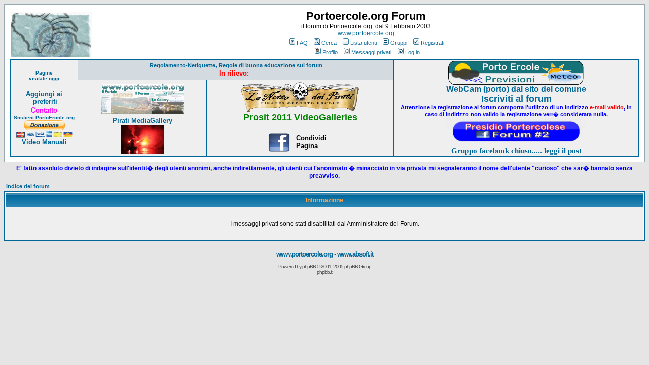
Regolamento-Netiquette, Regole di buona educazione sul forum (236, 65)
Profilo (330, 52)
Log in (412, 52)
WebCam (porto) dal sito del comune (516, 89)
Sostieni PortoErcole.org (44, 117)
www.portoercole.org (366, 33)
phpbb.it (324, 272)
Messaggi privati (371, 52)
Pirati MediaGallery (142, 120)
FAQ (302, 43)
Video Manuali (44, 142)
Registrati (432, 43)
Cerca (329, 43)
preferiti (44, 101)
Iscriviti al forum (516, 99)
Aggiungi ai (44, 94)
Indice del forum (28, 186)
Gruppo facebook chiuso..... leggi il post (516, 151)
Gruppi (398, 43)
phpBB (309, 266)
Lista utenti (363, 43)
